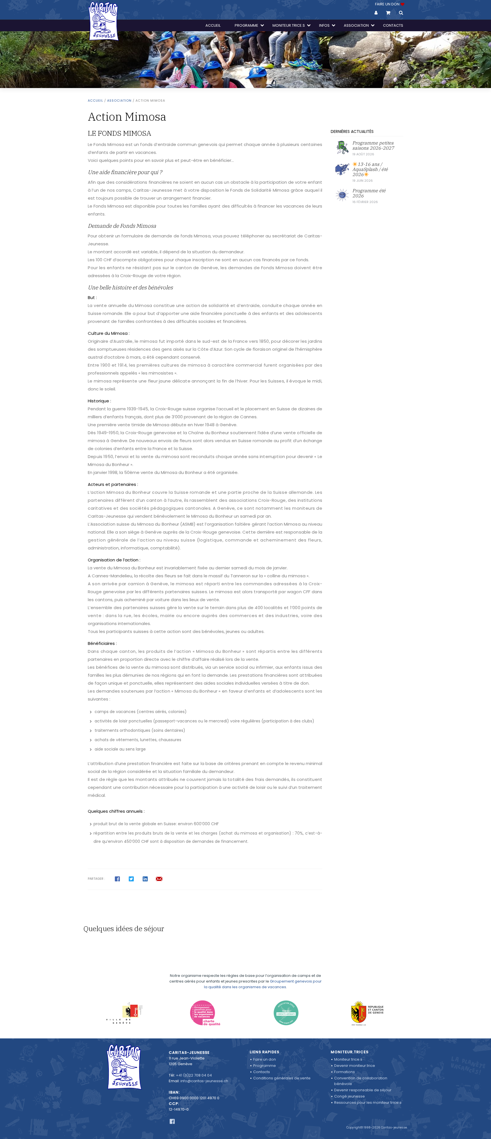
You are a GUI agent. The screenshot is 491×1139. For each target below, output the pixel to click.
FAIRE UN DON (387, 4)
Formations (344, 1072)
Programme (264, 1065)
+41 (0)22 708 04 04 (194, 1075)
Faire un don (264, 1059)
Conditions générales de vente (282, 1078)
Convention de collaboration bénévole (360, 1080)
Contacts (261, 1072)
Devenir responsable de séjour (363, 1090)
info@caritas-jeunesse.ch (204, 1081)
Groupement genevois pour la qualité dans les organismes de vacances (263, 984)
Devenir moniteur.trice (354, 1065)
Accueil (95, 100)
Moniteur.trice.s (348, 1059)
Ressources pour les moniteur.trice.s (367, 1102)
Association (119, 100)
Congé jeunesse (349, 1096)
